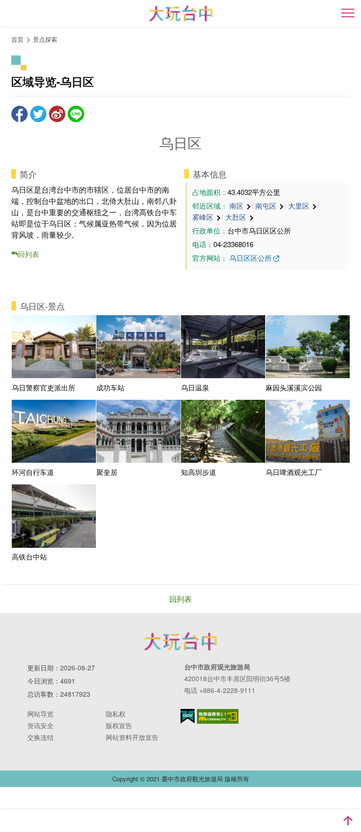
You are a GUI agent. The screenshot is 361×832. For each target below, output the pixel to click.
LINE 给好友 (76, 114)
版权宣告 (119, 725)
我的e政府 (187, 716)
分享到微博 (57, 114)
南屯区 (265, 205)
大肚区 (235, 217)
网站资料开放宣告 (132, 737)
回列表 (28, 254)
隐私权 (116, 713)
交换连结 (40, 737)
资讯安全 (40, 725)
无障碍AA (218, 716)
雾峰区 (202, 217)
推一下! (38, 114)
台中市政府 (180, 641)
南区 (236, 205)
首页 (17, 39)
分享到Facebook (19, 114)
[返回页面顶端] (348, 820)
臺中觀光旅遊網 (180, 13)
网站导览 (40, 713)
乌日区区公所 (250, 258)
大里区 (298, 205)
